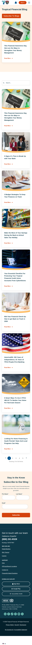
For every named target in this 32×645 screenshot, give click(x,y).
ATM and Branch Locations (9, 566)
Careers (4, 556)
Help (3, 563)
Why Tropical (5, 552)
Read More (7, 58)
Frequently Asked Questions (9, 573)
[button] (16, 594)
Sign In (22, 2)
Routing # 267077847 (8, 542)
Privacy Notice (10, 625)
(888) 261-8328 (9, 539)
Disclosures (23, 625)
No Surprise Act (9, 629)
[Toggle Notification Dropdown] (15, 2)
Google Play (16, 588)
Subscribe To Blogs (11, 16)
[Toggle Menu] (28, 2)
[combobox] (16, 83)
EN (5, 643)
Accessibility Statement (20, 629)
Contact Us (5, 570)
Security (17, 625)
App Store (17, 584)
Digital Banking (6, 549)
